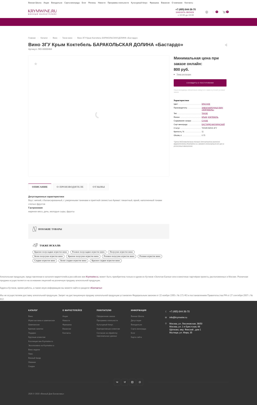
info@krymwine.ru (178, 317)
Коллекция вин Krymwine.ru (40, 341)
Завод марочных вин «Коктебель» (212, 109)
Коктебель (213, 117)
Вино (30, 316)
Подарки (32, 333)
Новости (101, 3)
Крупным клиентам (36, 337)
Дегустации (136, 320)
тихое (205, 113)
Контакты (189, 3)
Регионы (92, 3)
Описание (40, 186)
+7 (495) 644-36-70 (185, 9)
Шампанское (34, 325)
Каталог (33, 310)
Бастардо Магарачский (213, 124)
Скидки (31, 366)
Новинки (32, 362)
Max (140, 382)
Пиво (30, 354)
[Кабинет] (206, 12)
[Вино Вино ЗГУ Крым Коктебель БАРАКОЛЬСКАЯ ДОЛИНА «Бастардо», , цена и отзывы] (99, 115)
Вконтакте (117, 382)
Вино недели (34, 350)
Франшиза (154, 3)
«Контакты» (96, 288)
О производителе (70, 186)
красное (206, 104)
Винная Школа (34, 3)
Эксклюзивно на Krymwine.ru (41, 345)
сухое (205, 121)
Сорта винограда (72, 3)
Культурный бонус (139, 3)
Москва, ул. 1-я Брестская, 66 (184, 326)
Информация (138, 310)
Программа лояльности (118, 3)
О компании (177, 3)
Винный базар (34, 358)
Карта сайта (136, 337)
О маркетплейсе (72, 310)
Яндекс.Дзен (132, 382)
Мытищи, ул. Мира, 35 (180, 332)
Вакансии (165, 3)
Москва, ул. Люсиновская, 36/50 (185, 323)
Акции (46, 3)
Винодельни (56, 3)
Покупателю (104, 310)
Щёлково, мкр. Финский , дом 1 (185, 329)
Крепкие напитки (35, 329)
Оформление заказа (106, 316)
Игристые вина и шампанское (41, 320)
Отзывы (99, 186)
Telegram (125, 382)
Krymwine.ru (92, 276)
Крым (204, 117)
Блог (84, 3)
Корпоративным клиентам (108, 329)
